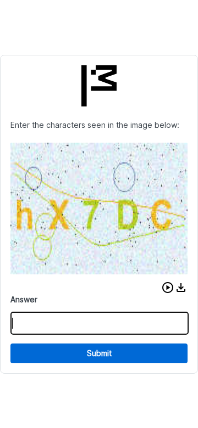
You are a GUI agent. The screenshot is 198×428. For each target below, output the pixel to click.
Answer (23, 299)
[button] (167, 287)
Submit (99, 353)
